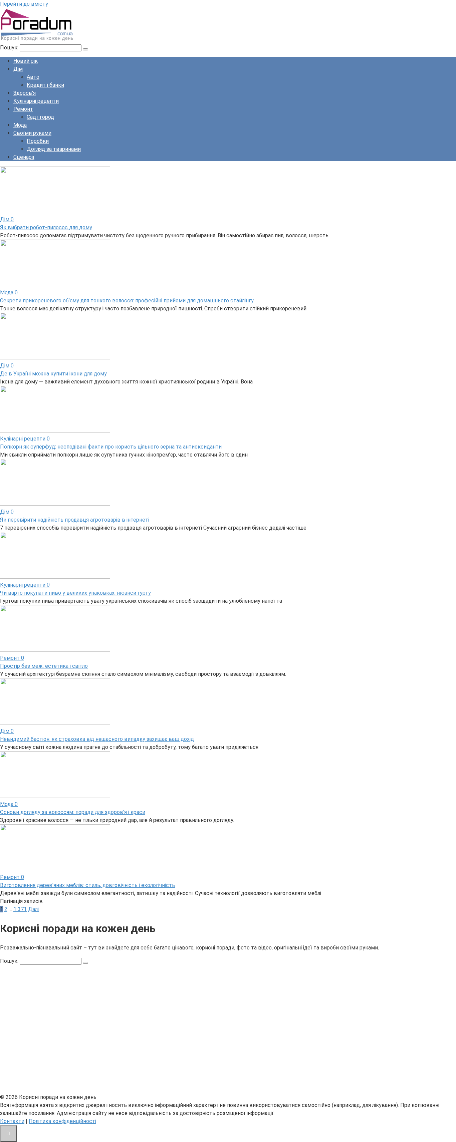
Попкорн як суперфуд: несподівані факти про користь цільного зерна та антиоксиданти (111, 447)
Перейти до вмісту (24, 4)
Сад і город (40, 117)
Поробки (38, 141)
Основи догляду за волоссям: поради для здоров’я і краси (72, 812)
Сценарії (23, 157)
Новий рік (25, 61)
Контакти (12, 1121)
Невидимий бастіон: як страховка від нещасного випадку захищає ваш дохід (97, 739)
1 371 (20, 909)
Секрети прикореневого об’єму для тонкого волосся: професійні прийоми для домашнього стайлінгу (127, 300)
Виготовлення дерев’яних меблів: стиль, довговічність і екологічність (87, 885)
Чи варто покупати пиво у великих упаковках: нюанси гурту (75, 593)
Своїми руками (32, 133)
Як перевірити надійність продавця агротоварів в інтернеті (74, 520)
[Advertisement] (200, 1033)
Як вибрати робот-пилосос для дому (46, 227)
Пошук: (10, 47)
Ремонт (23, 109)
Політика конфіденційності (62, 1121)
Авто (33, 77)
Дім (18, 69)
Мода (20, 125)
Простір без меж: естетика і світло (44, 666)
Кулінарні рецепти (36, 101)
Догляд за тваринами (54, 149)
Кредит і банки (45, 85)
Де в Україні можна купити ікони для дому (53, 373)
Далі (33, 909)
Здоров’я (24, 93)
